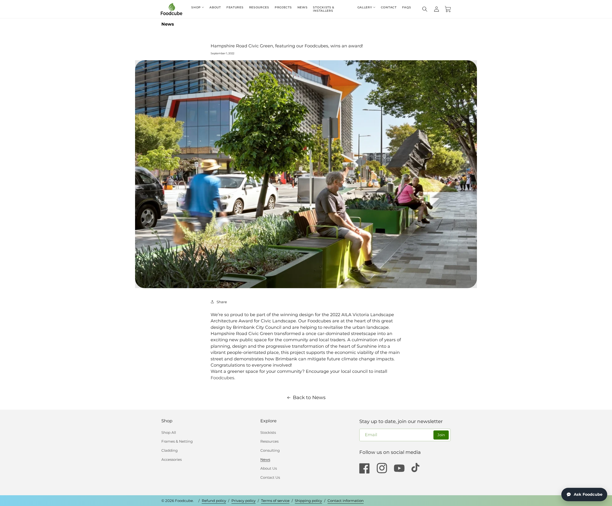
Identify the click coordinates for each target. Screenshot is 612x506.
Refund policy (214, 500)
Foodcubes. (223, 377)
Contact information (346, 500)
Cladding (169, 450)
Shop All (168, 432)
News (167, 24)
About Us (268, 468)
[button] (425, 9)
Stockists (268, 432)
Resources (269, 441)
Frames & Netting (177, 441)
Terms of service (275, 500)
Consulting (270, 450)
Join (441, 435)
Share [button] (222, 302)
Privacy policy (243, 500)
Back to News (309, 397)
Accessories (171, 459)
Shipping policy (308, 500)
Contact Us (270, 477)
